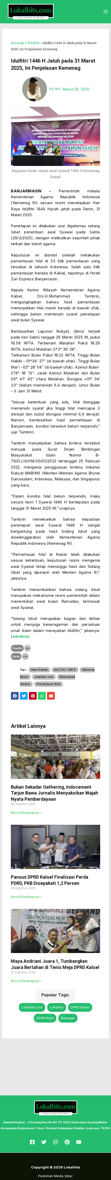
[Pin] (67, 1142)
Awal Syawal (39, 669)
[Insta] (55, 1142)
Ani (28, 648)
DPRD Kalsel (80, 1007)
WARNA (33, 43)
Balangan (68, 1018)
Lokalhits (57, 1007)
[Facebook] (32, 1142)
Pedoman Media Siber (55, 1176)
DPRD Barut (45, 1018)
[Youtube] (78, 1142)
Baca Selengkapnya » (26, 813)
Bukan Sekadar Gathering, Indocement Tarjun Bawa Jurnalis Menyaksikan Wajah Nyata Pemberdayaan (54, 793)
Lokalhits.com (44, 677)
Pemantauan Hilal (48, 684)
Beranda (17, 43)
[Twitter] (43, 1142)
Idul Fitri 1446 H (65, 669)
